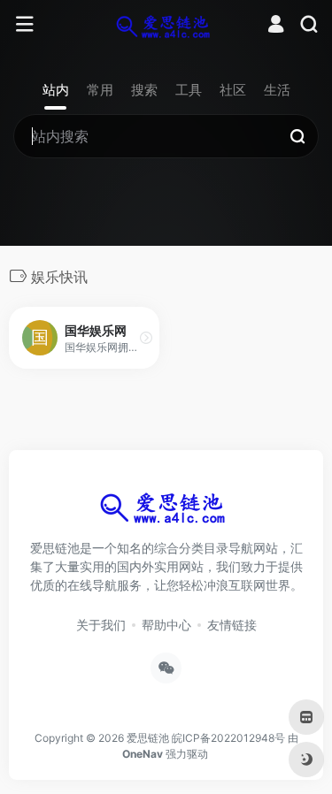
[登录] (275, 26)
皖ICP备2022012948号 (228, 737)
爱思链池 (148, 737)
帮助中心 (166, 624)
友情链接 (232, 624)
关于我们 (101, 624)
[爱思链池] (166, 24)
